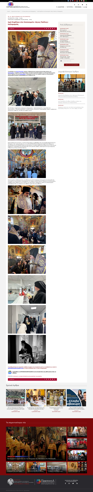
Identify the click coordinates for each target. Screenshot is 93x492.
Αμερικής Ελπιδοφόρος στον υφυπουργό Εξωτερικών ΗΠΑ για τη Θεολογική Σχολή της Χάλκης (36, 471)
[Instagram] (77, 4)
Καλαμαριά (39, 376)
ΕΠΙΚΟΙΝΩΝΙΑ (78, 6)
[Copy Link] (48, 28)
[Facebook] (73, 4)
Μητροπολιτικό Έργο (15, 11)
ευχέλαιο (15, 376)
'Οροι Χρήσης (26, 490)
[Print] (50, 28)
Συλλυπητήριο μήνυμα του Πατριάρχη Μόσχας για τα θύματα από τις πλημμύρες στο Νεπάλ (77, 435)
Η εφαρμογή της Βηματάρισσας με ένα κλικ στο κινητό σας (77, 471)
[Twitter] (81, 4)
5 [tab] (67, 60)
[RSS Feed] (85, 4)
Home (8, 11)
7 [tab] (70, 60)
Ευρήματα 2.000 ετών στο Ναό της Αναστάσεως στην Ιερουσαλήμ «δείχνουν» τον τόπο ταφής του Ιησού (15, 471)
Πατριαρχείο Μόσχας (73, 432)
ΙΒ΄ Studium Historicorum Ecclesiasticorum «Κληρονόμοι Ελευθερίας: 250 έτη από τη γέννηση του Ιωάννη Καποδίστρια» (56, 471)
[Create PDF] (54, 28)
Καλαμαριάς (11, 72)
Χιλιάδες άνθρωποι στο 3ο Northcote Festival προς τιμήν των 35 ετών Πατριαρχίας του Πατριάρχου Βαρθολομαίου (77, 458)
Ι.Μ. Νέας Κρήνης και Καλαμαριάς (29, 11)
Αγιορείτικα (18, 456)
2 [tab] (62, 60)
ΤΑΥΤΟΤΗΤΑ (70, 6)
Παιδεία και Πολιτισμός (12, 468)
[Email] (52, 28)
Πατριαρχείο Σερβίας (73, 444)
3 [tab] (64, 60)
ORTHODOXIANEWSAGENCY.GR (15, 368)
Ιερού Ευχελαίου (20, 71)
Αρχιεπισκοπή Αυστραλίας (74, 456)
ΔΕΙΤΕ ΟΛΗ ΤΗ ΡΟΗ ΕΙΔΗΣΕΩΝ (72, 64)
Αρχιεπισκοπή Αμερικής (32, 468)
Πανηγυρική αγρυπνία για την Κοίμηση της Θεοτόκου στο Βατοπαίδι (31, 458)
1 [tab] (61, 60)
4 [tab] (65, 60)
